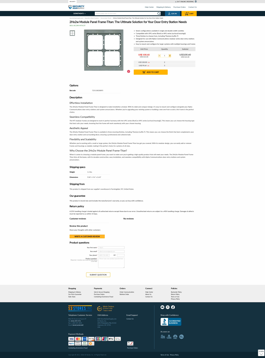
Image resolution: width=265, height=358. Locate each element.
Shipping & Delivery (163, 7)
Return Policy (175, 294)
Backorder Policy (176, 292)
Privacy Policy (175, 299)
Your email (93, 251)
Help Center (149, 7)
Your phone (93, 255)
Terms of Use (175, 297)
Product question (91, 258)
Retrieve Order (124, 294)
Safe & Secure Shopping (101, 292)
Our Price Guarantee (74, 294)
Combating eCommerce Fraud (103, 297)
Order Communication (127, 292)
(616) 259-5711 (76, 321)
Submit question (98, 275)
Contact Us (192, 7)
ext (115, 255)
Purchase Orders (179, 7)
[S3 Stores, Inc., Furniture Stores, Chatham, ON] (171, 322)
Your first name (92, 247)
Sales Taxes (71, 297)
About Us (148, 294)
